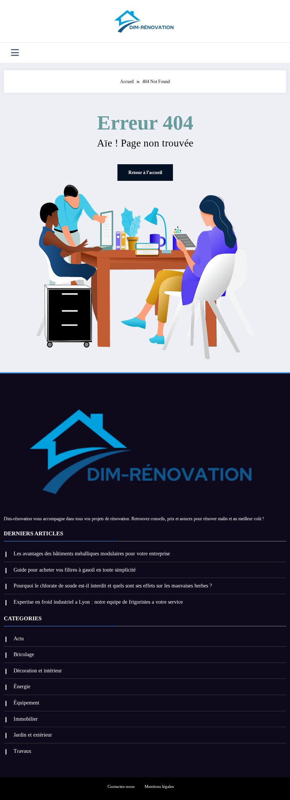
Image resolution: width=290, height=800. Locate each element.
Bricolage (24, 654)
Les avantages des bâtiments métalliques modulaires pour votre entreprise (92, 553)
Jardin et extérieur (33, 735)
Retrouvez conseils (148, 518)
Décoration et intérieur (38, 671)
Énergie (22, 686)
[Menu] (14, 53)
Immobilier (26, 719)
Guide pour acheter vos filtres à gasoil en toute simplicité (75, 570)
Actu (19, 638)
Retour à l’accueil (145, 172)
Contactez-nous (121, 787)
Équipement (26, 703)
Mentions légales (159, 787)
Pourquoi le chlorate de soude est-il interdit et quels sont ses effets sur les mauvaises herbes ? (113, 586)
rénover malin (215, 518)
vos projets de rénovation (106, 518)
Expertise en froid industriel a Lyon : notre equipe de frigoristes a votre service (98, 602)
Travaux (22, 751)
